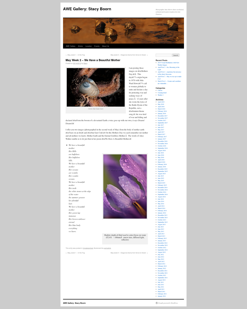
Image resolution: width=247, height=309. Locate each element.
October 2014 (162, 192)
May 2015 (161, 180)
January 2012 (162, 268)
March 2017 (161, 134)
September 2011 (163, 278)
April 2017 (161, 132)
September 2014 (163, 194)
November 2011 (163, 273)
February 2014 (162, 210)
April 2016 (161, 160)
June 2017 (161, 127)
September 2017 (163, 123)
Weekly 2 (160, 95)
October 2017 (162, 120)
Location (88, 46)
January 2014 (162, 213)
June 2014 (161, 201)
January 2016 (162, 167)
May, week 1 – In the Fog (75, 55)
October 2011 (162, 275)
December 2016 (162, 141)
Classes (160, 90)
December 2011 (162, 271)
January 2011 (162, 296)
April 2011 (161, 289)
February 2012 (162, 266)
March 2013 (161, 236)
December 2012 (162, 243)
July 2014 (161, 199)
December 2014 (162, 187)
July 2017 (161, 125)
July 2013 (161, 227)
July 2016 (161, 153)
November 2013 (163, 217)
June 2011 (161, 284)
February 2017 (162, 136)
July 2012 (161, 254)
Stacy (85, 63)
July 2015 (161, 176)
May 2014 (161, 204)
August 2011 (162, 280)
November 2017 (163, 118)
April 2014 (161, 206)
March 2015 (161, 183)
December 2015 (162, 169)
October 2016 (162, 146)
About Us (105, 46)
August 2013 (162, 224)
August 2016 (162, 150)
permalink (107, 248)
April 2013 (161, 234)
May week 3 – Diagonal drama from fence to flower (129, 55)
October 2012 (162, 247)
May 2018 (161, 104)
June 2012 (161, 257)
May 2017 (161, 130)
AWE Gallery (70, 46)
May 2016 (161, 157)
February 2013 (162, 238)
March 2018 (161, 109)
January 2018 (162, 113)
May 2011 (161, 287)
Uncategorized (88, 248)
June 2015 (161, 178)
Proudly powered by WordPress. (168, 303)
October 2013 (162, 220)
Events (97, 46)
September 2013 (163, 222)
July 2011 (161, 282)
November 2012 (163, 245)
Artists (80, 46)
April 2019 (161, 102)
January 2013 (162, 241)
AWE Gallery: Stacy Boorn (87, 8)
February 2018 (162, 111)
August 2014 (162, 197)
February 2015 (162, 185)
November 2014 (163, 190)
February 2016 (162, 164)
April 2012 (161, 261)
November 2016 (163, 143)
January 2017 (162, 139)
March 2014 (161, 208)
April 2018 (161, 106)
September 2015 (163, 171)
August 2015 (162, 173)
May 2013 (161, 231)
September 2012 (163, 250)
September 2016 (163, 148)
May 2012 (161, 259)
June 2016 (161, 155)
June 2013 (161, 229)
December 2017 (162, 116)
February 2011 (162, 294)
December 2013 (162, 215)
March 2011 (161, 291)
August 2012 (162, 252)
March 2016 (161, 162)
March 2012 (161, 264)
